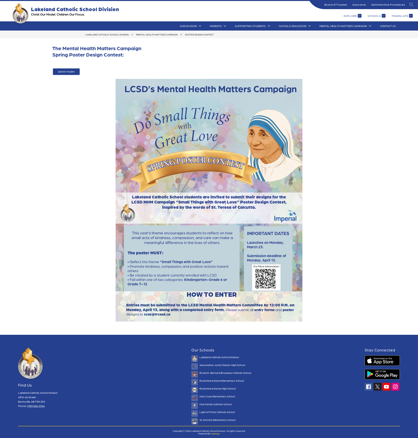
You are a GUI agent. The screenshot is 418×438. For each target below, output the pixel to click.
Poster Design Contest (199, 34)
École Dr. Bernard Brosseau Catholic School (225, 372)
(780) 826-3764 (36, 405)
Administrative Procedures (388, 4)
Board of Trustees (335, 4)
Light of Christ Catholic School (217, 412)
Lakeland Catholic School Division (107, 34)
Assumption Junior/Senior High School (222, 364)
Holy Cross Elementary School (217, 396)
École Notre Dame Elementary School (222, 380)
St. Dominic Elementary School (217, 419)
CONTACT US (388, 25)
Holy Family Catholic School (216, 404)
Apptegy (215, 433)
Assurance (359, 4)
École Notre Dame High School (218, 388)
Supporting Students (250, 25)
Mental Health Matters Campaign (343, 25)
